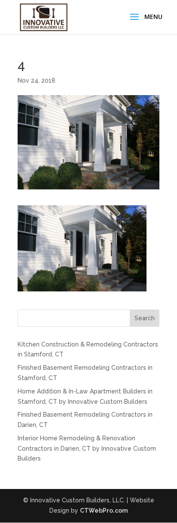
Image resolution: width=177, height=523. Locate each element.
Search (144, 318)
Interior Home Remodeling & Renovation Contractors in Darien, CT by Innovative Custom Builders (87, 448)
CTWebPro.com (104, 510)
